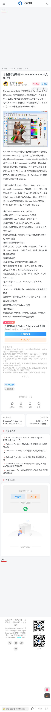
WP (13, 637)
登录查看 (26, 334)
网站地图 (16, 622)
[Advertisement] (25, 39)
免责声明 (18, 619)
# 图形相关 (9, 389)
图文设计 (20, 68)
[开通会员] (47, 695)
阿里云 (8, 637)
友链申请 (8, 619)
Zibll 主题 (13, 635)
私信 (45, 84)
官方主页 (26, 339)
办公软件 (12, 68)
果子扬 (12, 82)
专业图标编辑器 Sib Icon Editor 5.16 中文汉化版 (25, 76)
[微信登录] (25, 509)
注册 (34, 496)
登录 (19, 496)
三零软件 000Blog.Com (15, 629)
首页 (5, 68)
